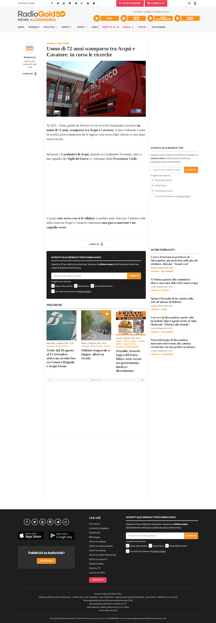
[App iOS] (94, 3)
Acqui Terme (63, 43)
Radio (127, 27)
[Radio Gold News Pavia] (133, 18)
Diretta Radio (96, 564)
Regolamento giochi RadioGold (129, 597)
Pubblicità (94, 532)
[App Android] (88, 3)
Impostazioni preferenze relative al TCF (108, 603)
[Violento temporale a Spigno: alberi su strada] (96, 325)
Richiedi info (46, 560)
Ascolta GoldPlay (131, 3)
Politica (49, 27)
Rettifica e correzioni (168, 597)
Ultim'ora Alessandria (101, 546)
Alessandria (167, 271)
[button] (30, 73)
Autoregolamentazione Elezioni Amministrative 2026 (108, 600)
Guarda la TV (157, 3)
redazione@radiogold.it (135, 618)
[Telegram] (76, 3)
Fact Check (151, 597)
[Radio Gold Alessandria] (41, 15)
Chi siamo (94, 524)
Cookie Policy (115, 593)
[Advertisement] (96, 189)
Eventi (66, 27)
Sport (81, 27)
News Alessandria (63, 286)
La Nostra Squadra (99, 528)
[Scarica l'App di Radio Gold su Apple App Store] (31, 535)
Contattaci (97, 580)
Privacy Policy (84, 291)
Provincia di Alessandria (127, 346)
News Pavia (83, 286)
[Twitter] (58, 3)
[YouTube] (64, 3)
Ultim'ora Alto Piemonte (102, 555)
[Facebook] (52, 3)
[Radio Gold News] (106, 18)
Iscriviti (134, 275)
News (21, 27)
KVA (164, 618)
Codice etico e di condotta (84, 597)
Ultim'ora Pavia (97, 550)
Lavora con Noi (97, 572)
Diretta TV (109, 27)
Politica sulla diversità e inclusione (54, 597)
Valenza (165, 290)
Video (95, 27)
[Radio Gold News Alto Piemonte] (160, 18)
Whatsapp (94, 537)
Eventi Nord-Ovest (103, 286)
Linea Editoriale (106, 597)
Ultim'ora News (97, 541)
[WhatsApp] (82, 3)
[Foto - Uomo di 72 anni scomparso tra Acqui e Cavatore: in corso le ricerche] (96, 89)
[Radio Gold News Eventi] (187, 18)
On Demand (159, 27)
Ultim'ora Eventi (98, 559)
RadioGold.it (71, 618)
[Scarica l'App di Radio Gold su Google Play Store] (62, 535)
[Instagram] (70, 3)
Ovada (107, 346)
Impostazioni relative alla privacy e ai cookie (108, 607)
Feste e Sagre (130, 341)
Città (142, 27)
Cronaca (33, 27)
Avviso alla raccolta (108, 610)
